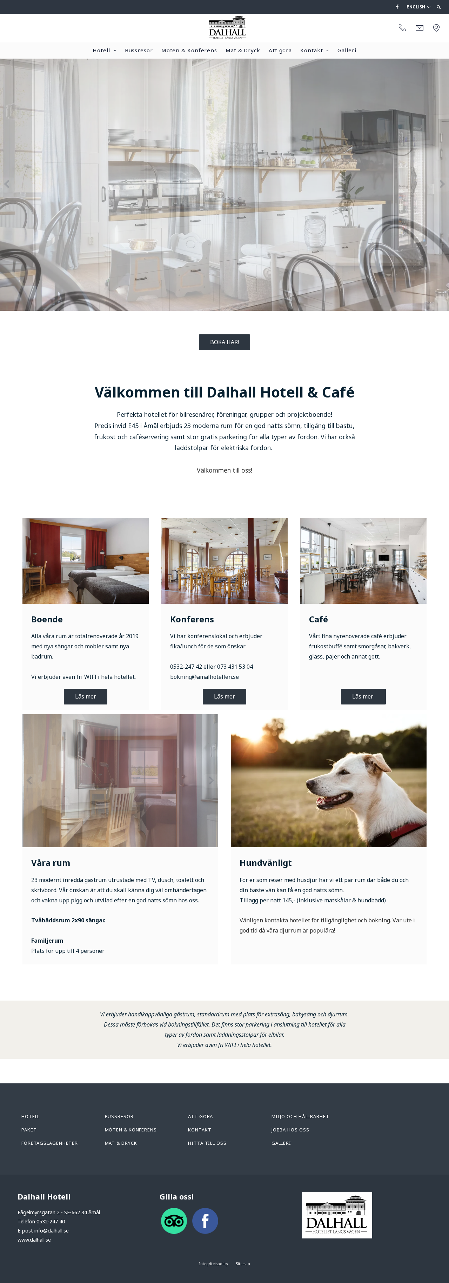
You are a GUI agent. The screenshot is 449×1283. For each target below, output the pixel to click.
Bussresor (139, 50)
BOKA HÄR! (224, 342)
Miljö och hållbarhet (300, 1116)
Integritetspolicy (213, 1263)
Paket (29, 1130)
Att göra (280, 50)
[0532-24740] (402, 28)
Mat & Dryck (243, 50)
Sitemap (243, 1263)
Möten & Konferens (189, 50)
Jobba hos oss (290, 1130)
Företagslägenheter (49, 1143)
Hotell (101, 50)
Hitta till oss (207, 1143)
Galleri (346, 50)
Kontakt (311, 50)
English (416, 7)
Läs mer (85, 696)
